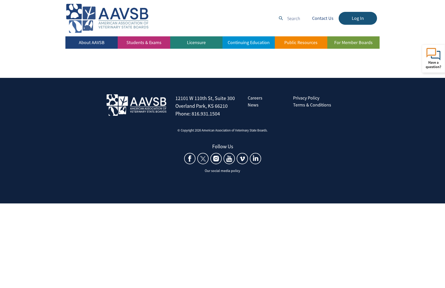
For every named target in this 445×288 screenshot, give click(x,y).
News (253, 105)
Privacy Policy (306, 98)
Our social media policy (222, 170)
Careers (255, 98)
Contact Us (322, 18)
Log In (358, 18)
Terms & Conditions (312, 105)
